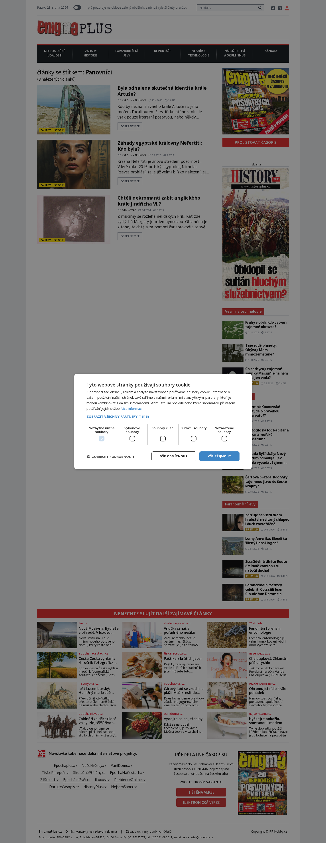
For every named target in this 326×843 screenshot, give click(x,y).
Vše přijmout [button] (219, 456)
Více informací (131, 408)
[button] (163, 416)
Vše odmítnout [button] (174, 456)
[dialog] (163, 421)
